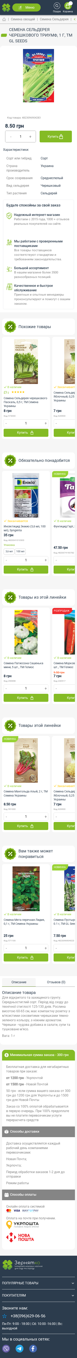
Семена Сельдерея (54, 19)
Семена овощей (23, 19)
